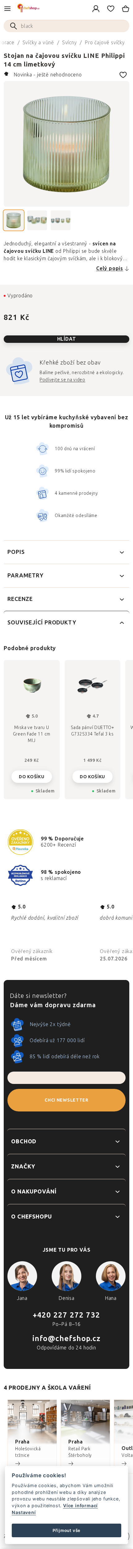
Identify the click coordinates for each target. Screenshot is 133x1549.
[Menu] (7, 8)
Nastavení (24, 1512)
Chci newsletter (66, 1100)
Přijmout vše (67, 1530)
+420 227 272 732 (66, 1314)
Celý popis (109, 268)
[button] (32, 774)
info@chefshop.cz (66, 1338)
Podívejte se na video (62, 379)
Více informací (80, 1505)
